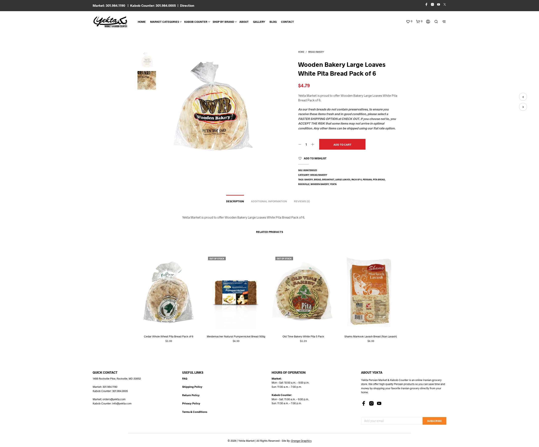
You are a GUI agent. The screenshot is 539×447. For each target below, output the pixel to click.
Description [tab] (235, 201)
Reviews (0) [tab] (302, 201)
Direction (187, 5)
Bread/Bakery (316, 52)
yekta (333, 184)
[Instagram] (371, 403)
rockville (304, 184)
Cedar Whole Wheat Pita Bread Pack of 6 (168, 336)
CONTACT (287, 21)
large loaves (342, 179)
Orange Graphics (301, 440)
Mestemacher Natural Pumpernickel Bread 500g (236, 336)
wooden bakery (320, 184)
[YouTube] (379, 403)
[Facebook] (363, 403)
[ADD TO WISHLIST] (168, 323)
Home (142, 21)
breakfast (328, 179)
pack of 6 (356, 179)
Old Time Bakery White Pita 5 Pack (303, 336)
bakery (308, 179)
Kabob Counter (195, 21)
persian (367, 179)
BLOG (273, 21)
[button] (409, 21)
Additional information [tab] (269, 201)
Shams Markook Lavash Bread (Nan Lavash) (370, 336)
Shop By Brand (223, 21)
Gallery (259, 21)
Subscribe (434, 420)
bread (317, 179)
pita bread (379, 179)
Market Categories (164, 21)
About (244, 21)
